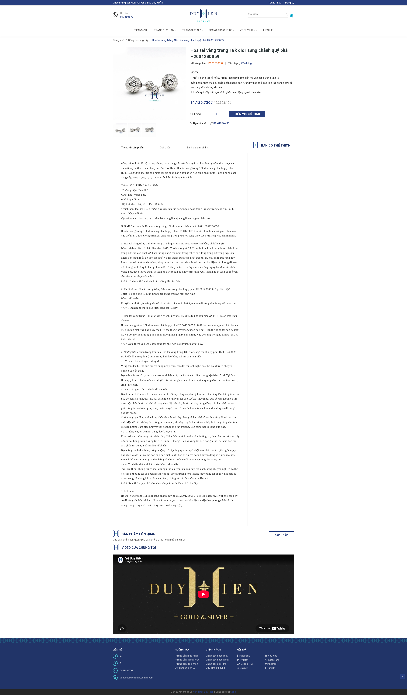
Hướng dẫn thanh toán (187, 659)
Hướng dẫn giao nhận (186, 663)
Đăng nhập (275, 2)
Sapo (233, 691)
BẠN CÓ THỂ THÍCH (275, 145)
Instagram (273, 659)
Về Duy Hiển (248, 30)
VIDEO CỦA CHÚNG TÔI (139, 548)
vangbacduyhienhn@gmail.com (136, 677)
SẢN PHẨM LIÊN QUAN (138, 534)
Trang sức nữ (191, 30)
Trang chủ (141, 30)
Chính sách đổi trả (216, 663)
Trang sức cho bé (220, 30)
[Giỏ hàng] (292, 15)
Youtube (272, 655)
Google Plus (247, 663)
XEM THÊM (281, 534)
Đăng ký (289, 2)
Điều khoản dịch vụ (185, 667)
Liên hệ (268, 30)
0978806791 (127, 17)
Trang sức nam (164, 30)
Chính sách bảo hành (217, 659)
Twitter (243, 659)
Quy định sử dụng (215, 667)
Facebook (244, 655)
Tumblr (270, 668)
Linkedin (243, 668)
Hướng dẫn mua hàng (186, 655)
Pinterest (272, 663)
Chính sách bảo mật (217, 655)
